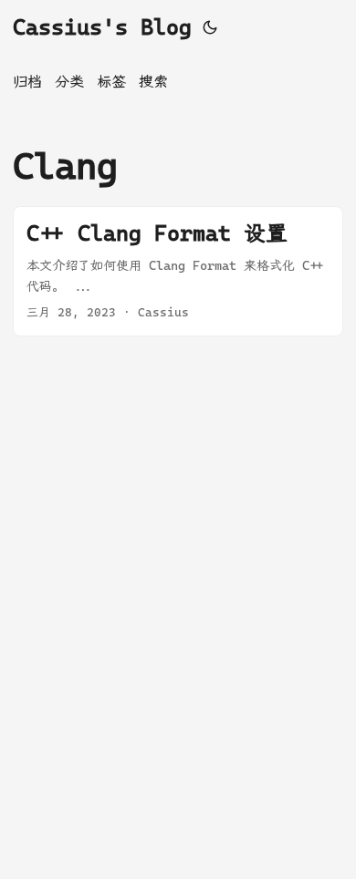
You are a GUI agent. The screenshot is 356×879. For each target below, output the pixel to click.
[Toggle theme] (210, 27)
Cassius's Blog (102, 27)
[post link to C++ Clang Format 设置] (178, 271)
